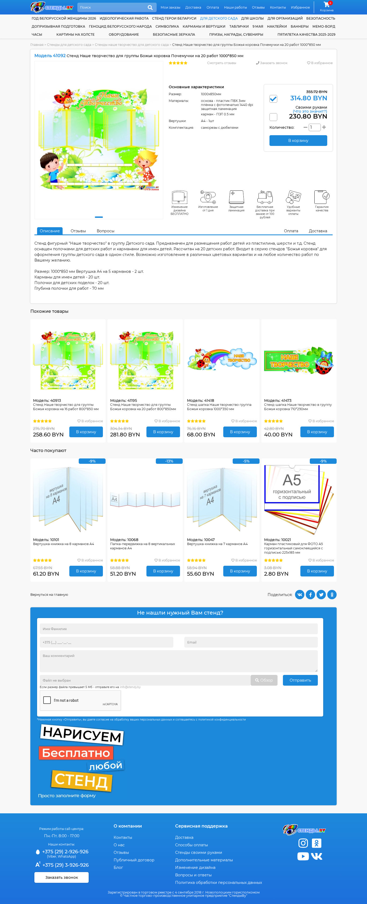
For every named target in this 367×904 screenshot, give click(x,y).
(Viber (51, 856)
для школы (252, 18)
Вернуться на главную (49, 595)
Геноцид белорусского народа (120, 26)
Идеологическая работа (124, 18)
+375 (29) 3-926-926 (65, 865)
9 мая (258, 26)
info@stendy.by (130, 687)
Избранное (300, 7)
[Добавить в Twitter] (321, 594)
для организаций (285, 18)
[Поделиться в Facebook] (310, 594)
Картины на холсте (75, 34)
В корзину (86, 431)
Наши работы (235, 7)
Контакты (278, 7)
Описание (50, 231)
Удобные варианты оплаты (293, 210)
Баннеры (300, 26)
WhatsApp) (67, 856)
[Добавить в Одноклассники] (332, 594)
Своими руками (310, 109)
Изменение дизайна (195, 867)
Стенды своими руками (198, 852)
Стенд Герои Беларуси (174, 18)
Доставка (193, 7)
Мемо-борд (323, 26)
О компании (128, 826)
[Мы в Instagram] (303, 843)
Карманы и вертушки (204, 26)
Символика (167, 26)
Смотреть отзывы (221, 63)
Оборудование (124, 34)
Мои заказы (170, 7)
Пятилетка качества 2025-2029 (306, 34)
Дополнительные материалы (204, 860)
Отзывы (258, 7)
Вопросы (105, 231)
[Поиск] (150, 8)
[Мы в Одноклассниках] (316, 843)
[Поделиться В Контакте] (299, 594)
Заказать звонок (273, 63)
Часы (37, 34)
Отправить (300, 680)
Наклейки (277, 26)
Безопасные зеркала (174, 34)
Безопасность (320, 18)
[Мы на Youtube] (303, 856)
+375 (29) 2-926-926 (64, 852)
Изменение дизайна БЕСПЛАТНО (180, 210)
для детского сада (219, 18)
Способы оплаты (191, 845)
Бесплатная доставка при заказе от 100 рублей (265, 212)
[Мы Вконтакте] (316, 856)
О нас (119, 845)
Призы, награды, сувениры (236, 34)
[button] (99, 217)
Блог (118, 867)
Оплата (213, 7)
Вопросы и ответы (193, 875)
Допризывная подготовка (58, 26)
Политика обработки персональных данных (218, 882)
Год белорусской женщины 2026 (64, 18)
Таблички (239, 26)
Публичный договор (134, 860)
